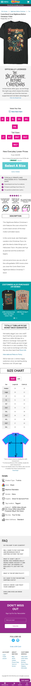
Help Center (24, 656)
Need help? (15, 470)
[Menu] (2, 2)
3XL (19, 119)
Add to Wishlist (15, 172)
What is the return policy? (13, 573)
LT (3, 137)
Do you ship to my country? (14, 545)
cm (18, 379)
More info (22, 350)
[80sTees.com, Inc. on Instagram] (18, 640)
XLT (9, 137)
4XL (26, 119)
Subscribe (15, 626)
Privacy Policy (15, 662)
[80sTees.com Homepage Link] (15, 3)
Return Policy (24, 664)
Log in (4, 655)
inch (13, 379)
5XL (15, 127)
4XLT (15, 145)
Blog (13, 656)
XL (13, 119)
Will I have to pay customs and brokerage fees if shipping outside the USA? (13, 552)
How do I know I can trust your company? (13, 586)
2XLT (17, 137)
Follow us (15, 637)
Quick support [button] (25, 680)
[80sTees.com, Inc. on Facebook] (13, 640)
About (13, 658)
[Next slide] (27, 304)
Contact (14, 660)
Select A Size (15, 166)
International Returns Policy (12, 354)
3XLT (25, 137)
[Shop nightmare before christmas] (15, 86)
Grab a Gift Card (15, 646)
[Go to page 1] (14, 318)
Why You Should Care (15, 98)
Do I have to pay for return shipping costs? (13, 579)
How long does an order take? (12, 592)
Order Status (24, 658)
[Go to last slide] (3, 304)
